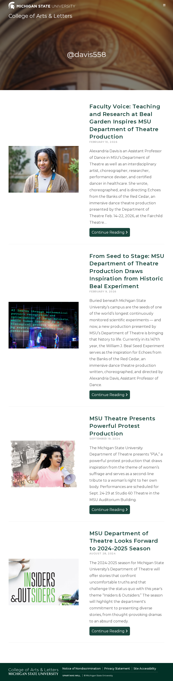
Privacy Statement (117, 668)
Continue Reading (111, 233)
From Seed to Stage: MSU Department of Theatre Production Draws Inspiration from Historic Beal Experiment (126, 271)
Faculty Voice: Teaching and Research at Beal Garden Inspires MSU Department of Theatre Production (124, 121)
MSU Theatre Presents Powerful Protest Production (122, 426)
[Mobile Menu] (164, 5)
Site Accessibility (145, 668)
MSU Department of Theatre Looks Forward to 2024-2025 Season (123, 541)
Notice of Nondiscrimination (81, 668)
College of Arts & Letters (40, 16)
